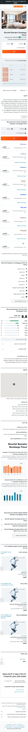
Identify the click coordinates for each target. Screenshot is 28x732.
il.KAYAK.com (20, 724)
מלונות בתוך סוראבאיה (19, 692)
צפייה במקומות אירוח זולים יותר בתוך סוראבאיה (7, 584)
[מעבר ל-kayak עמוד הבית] (18, 6)
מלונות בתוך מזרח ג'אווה (9, 725)
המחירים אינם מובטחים (21, 707)
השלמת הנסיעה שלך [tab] (20, 681)
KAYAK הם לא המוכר (20, 711)
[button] (1, 2)
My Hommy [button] (24, 572)
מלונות (14, 724)
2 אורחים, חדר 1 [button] (21, 47)
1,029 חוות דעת (8, 37)
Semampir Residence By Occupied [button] (18, 604)
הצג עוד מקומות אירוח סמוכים (6, 552)
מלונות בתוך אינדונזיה (20, 725)
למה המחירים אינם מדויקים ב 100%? (16, 717)
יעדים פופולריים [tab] (8, 681)
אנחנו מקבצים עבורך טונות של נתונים (16, 714)
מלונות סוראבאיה (8, 727)
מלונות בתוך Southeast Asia (19, 727)
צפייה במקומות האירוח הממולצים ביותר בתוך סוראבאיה (6, 616)
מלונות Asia (9, 724)
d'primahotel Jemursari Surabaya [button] (19, 637)
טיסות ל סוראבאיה (20, 689)
